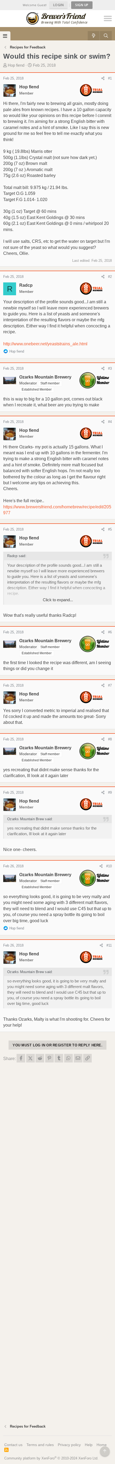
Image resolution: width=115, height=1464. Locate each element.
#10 (109, 866)
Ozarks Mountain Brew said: (30, 819)
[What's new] (94, 35)
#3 (110, 368)
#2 (110, 277)
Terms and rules (40, 1445)
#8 (110, 739)
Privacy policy (69, 1445)
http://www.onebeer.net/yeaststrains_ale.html (45, 344)
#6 (110, 632)
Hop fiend (16, 65)
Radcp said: (16, 556)
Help (89, 1445)
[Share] (102, 78)
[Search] (105, 35)
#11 (109, 945)
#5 (110, 529)
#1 (110, 78)
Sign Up (82, 5)
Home (102, 1445)
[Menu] (5, 35)
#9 (110, 792)
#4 (110, 422)
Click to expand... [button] (58, 599)
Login (58, 5)
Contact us (13, 1445)
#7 (110, 685)
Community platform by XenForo (51, 1458)
